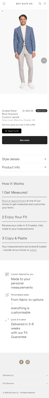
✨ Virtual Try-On (12, 131)
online (33, 249)
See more (24, 140)
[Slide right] (44, 61)
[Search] (40, 4)
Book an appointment (14, 200)
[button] (4, 4)
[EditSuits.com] (24, 4)
